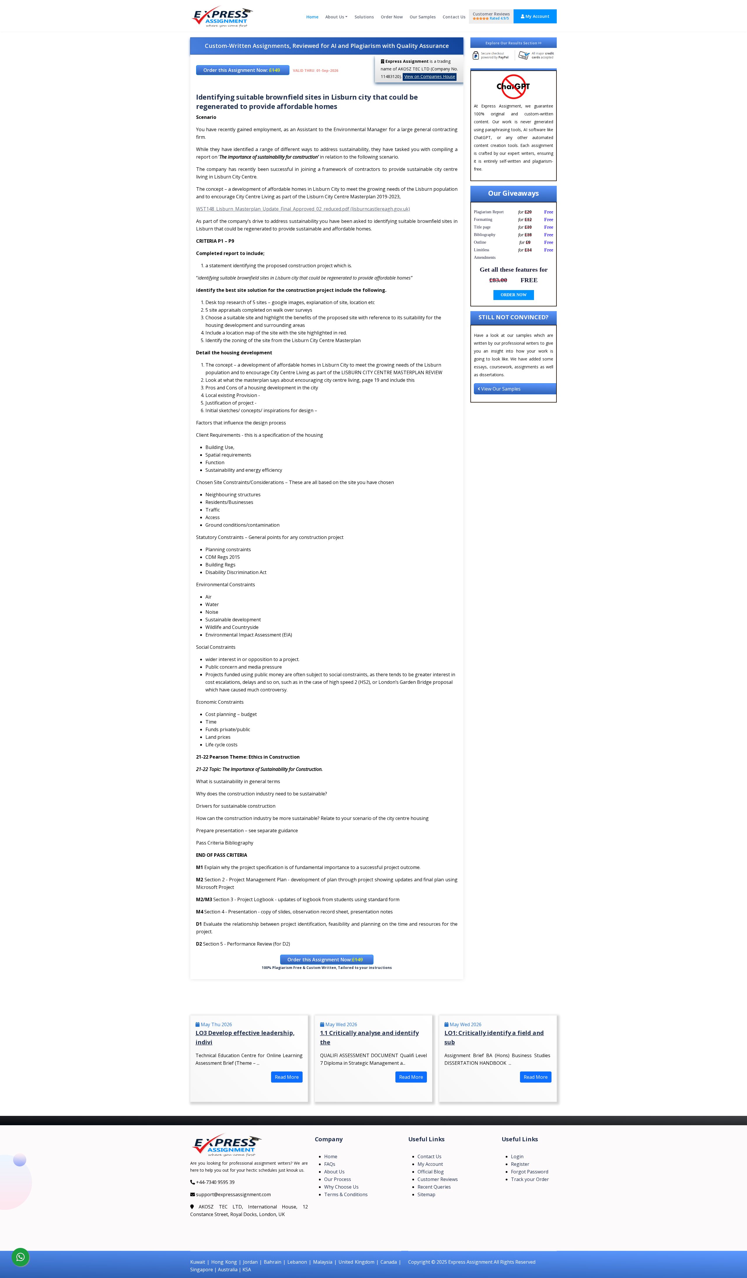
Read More (287, 1077)
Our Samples (423, 17)
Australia (228, 1269)
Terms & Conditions (346, 1194)
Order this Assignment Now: (241, 70)
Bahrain (272, 1262)
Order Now (392, 17)
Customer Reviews (491, 16)
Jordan (250, 1262)
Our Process (337, 1179)
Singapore (201, 1269)
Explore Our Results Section (512, 43)
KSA (246, 1269)
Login (517, 1156)
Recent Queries (434, 1187)
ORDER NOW (514, 295)
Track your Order (530, 1179)
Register (520, 1164)
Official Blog (431, 1171)
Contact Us (454, 17)
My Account (536, 16)
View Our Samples (500, 389)
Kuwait (197, 1262)
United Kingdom (356, 1262)
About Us (334, 17)
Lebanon (297, 1262)
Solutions (364, 17)
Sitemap (426, 1194)
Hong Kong (224, 1262)
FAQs (329, 1164)
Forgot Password (529, 1171)
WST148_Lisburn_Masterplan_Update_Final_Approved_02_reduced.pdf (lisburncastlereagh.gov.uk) (303, 209)
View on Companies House (429, 76)
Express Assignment (470, 1262)
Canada (389, 1262)
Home (312, 17)
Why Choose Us (341, 1187)
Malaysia (322, 1262)
